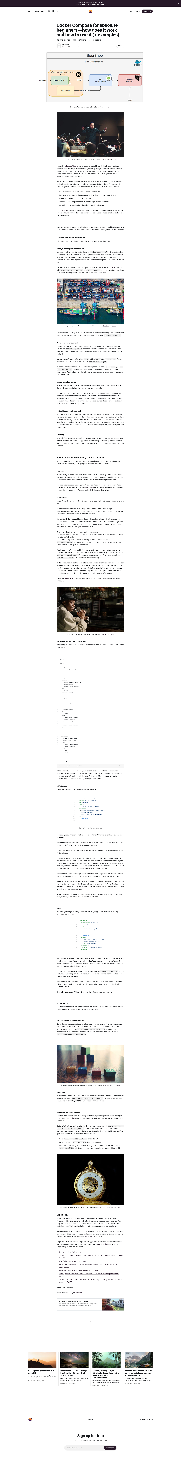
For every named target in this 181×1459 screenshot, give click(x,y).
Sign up (90, 1419)
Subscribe (147, 11)
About (43, 11)
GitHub (80, 766)
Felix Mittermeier (109, 1207)
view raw (121, 766)
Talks (37, 11)
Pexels (115, 159)
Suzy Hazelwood (108, 1085)
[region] (90, 709)
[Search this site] (131, 11)
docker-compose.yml (63, 766)
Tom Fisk (106, 326)
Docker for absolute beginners (70, 1252)
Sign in (137, 11)
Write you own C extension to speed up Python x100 (78, 1270)
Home (30, 11)
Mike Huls (65, 45)
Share (120, 46)
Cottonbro (104, 634)
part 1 (112, 268)
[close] (178, 3)
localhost (68, 1139)
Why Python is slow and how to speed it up (75, 1261)
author (109, 107)
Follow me (88, 1236)
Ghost (151, 1419)
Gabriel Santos (106, 159)
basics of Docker (72, 166)
